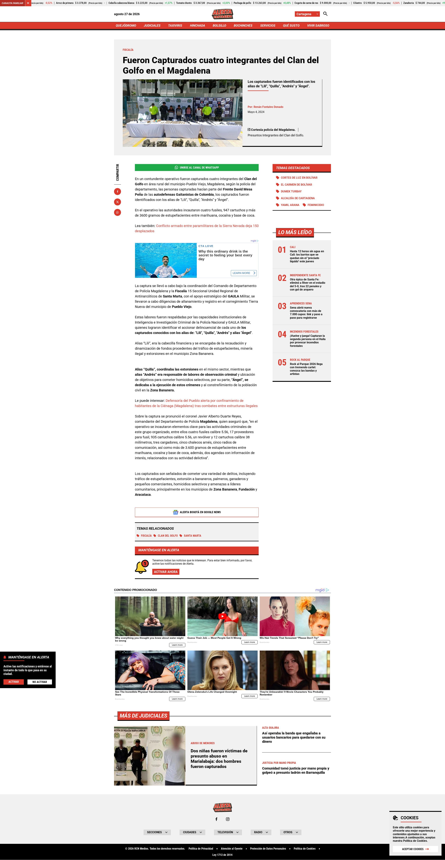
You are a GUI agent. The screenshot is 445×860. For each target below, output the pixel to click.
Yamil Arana (290, 205)
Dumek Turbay (291, 191)
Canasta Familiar (12, 3)
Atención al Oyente (231, 848)
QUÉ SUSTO (291, 25)
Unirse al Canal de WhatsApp (199, 167)
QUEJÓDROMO (126, 25)
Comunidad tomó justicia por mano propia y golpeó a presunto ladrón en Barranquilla (295, 770)
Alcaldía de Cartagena (298, 198)
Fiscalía (146, 535)
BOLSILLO (219, 25)
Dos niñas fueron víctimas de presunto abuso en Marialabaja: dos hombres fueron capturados (219, 758)
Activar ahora (166, 572)
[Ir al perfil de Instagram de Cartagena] (227, 819)
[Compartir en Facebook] (117, 191)
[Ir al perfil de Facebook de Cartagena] (216, 819)
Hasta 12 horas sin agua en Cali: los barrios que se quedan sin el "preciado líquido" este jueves (307, 256)
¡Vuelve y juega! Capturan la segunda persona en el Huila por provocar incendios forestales (308, 341)
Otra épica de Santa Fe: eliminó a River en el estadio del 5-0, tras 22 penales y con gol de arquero (307, 284)
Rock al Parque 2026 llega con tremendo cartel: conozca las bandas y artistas (306, 369)
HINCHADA (197, 25)
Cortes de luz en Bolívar (299, 177)
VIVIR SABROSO (318, 25)
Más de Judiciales (143, 716)
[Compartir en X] (117, 201)
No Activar (40, 681)
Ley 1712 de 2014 (222, 855)
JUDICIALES (152, 25)
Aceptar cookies (413, 849)
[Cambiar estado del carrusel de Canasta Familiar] (28, 3)
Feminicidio (316, 205)
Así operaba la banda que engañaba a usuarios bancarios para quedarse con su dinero (293, 737)
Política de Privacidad (201, 848)
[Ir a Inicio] (222, 14)
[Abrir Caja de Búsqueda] (325, 14)
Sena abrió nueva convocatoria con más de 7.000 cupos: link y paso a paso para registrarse (306, 312)
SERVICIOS (267, 25)
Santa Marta (192, 535)
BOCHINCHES (243, 25)
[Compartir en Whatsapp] (117, 212)
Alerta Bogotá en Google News (200, 512)
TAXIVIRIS (175, 25)
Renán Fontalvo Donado (268, 107)
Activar (14, 681)
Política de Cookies (415, 840)
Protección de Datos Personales (268, 848)
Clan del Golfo (168, 535)
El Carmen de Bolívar (296, 184)
